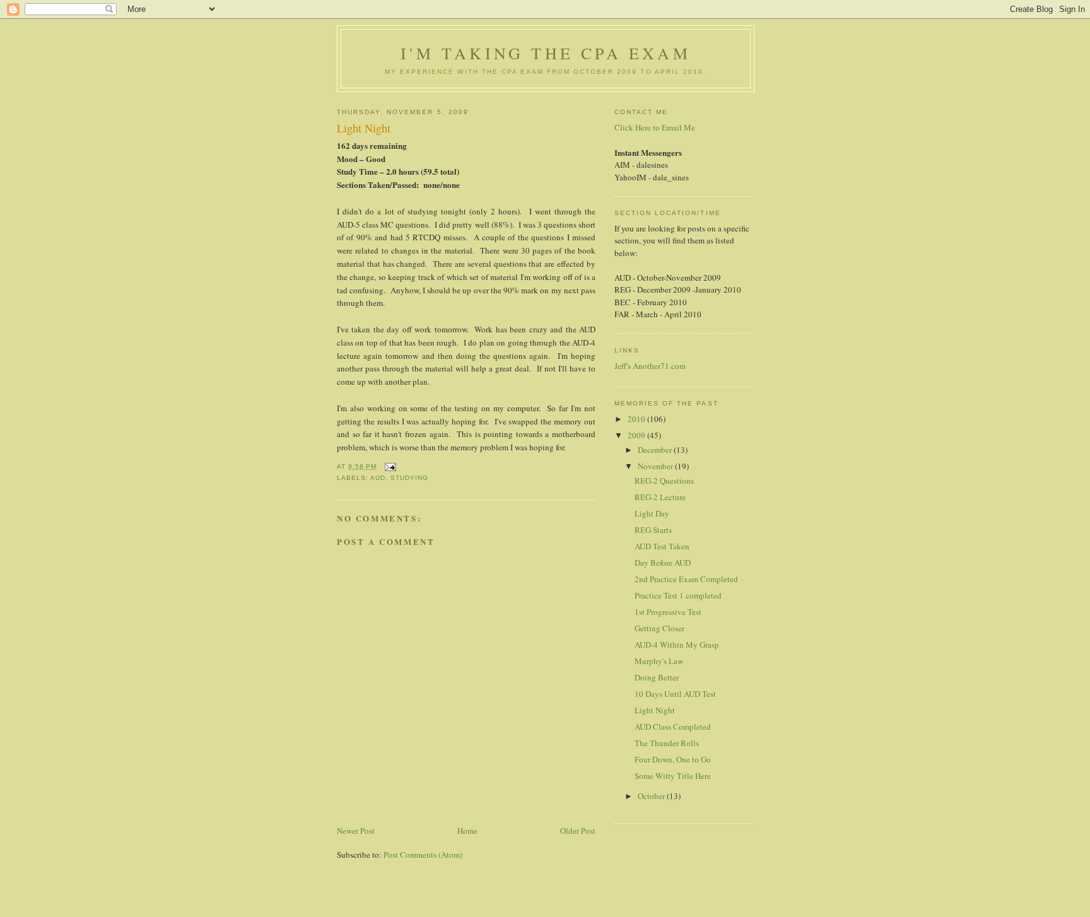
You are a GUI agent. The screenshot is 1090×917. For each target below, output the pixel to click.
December (656, 449)
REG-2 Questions (664, 480)
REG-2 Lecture (660, 497)
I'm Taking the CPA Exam (546, 53)
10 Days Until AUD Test (675, 693)
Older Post (577, 830)
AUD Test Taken (662, 546)
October (652, 796)
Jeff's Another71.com (650, 365)
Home (467, 830)
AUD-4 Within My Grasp (677, 644)
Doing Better (657, 677)
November (656, 466)
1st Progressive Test (668, 611)
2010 (637, 418)
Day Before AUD (663, 562)
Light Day (652, 513)
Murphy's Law (659, 661)
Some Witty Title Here (673, 775)
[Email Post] (390, 466)
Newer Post (356, 830)
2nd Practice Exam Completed (686, 579)
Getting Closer (659, 628)
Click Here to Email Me (654, 127)
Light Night (655, 710)
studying (409, 477)
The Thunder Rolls (667, 743)
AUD (377, 477)
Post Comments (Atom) (423, 854)
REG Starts (653, 529)
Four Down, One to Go (673, 759)
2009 (637, 435)
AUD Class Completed (673, 726)
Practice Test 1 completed (678, 595)
